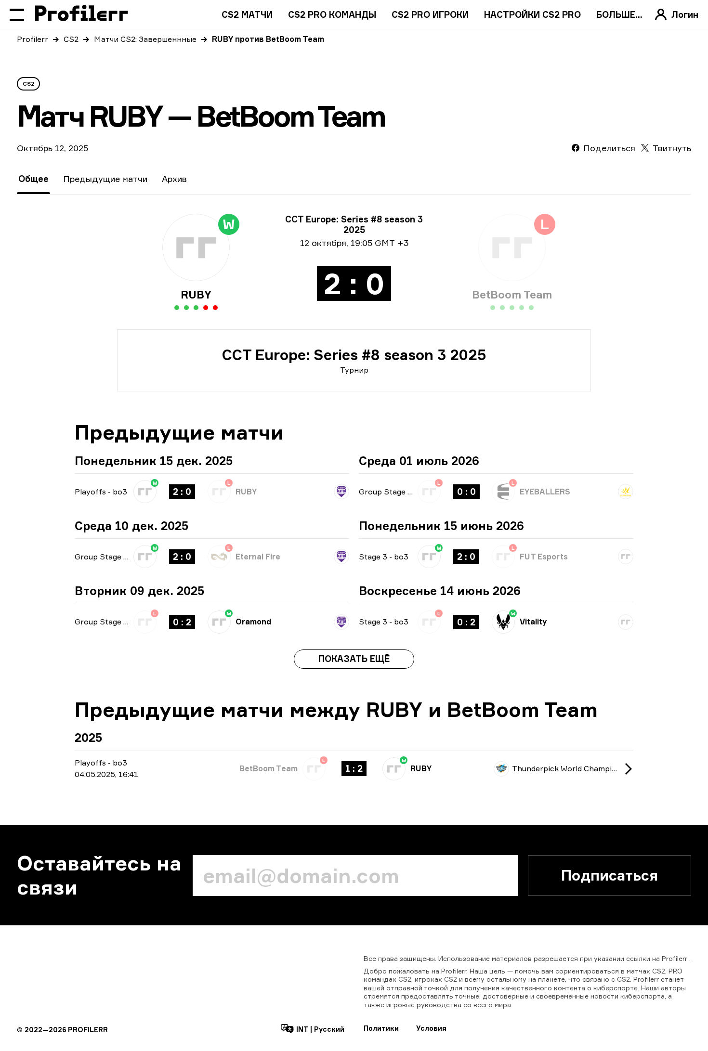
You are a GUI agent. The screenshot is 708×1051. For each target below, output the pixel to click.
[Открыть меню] (16, 14)
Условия (431, 1028)
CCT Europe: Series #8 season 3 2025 (354, 354)
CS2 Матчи (247, 14)
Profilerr (32, 39)
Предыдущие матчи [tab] (105, 178)
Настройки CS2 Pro (532, 14)
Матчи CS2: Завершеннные (145, 39)
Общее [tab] (33, 178)
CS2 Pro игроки (430, 14)
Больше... (619, 14)
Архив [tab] (174, 178)
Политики (381, 1028)
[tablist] (102, 179)
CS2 (71, 39)
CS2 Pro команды (332, 14)
